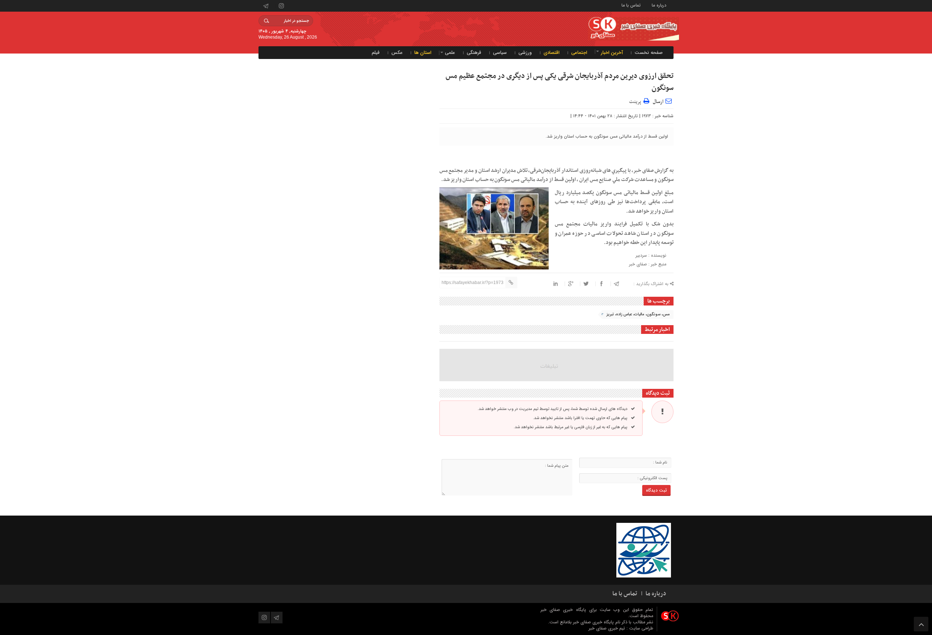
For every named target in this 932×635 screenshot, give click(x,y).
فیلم (376, 52)
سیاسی (500, 52)
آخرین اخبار (612, 52)
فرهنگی (474, 52)
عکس (397, 52)
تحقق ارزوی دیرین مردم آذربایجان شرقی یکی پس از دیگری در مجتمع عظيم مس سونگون (560, 82)
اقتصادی (552, 52)
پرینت (636, 101)
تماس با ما (631, 5)
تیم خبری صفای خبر (608, 628)
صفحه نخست (649, 52)
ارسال (658, 101)
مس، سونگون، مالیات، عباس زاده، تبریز (638, 314)
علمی (450, 52)
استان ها (422, 52)
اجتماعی (579, 52)
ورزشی (525, 52)
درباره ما (659, 5)
